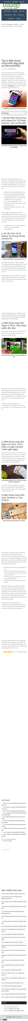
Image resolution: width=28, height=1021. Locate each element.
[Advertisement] (14, 45)
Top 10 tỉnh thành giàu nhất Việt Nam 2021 (12, 983)
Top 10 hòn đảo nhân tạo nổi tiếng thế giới (14, 811)
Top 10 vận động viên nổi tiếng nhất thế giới (12, 934)
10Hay (14, 6)
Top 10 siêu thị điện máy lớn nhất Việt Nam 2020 (13, 926)
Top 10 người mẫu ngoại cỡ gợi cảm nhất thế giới (13, 997)
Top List (9, 839)
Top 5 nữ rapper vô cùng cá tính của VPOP (12, 942)
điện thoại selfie (8, 840)
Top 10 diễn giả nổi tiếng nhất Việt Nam (11, 986)
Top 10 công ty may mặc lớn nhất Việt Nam (14, 832)
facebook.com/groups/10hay (16, 1010)
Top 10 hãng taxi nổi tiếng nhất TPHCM (11, 970)
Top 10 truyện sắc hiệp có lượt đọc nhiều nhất (13, 893)
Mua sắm (14, 839)
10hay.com (19, 1017)
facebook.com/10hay (14, 1008)
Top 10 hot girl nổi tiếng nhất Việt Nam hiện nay (13, 994)
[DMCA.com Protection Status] (3, 1020)
